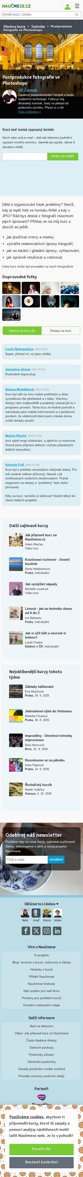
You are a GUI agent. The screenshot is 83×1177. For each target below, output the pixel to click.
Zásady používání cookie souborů (41, 1069)
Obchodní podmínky (41, 1062)
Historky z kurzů (41, 969)
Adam (57, 920)
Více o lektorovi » (29, 111)
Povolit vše (41, 1148)
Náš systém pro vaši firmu (41, 991)
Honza (47, 920)
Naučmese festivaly (41, 983)
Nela (25, 920)
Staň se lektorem (41, 1026)
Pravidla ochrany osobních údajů (41, 1076)
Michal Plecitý (15, 435)
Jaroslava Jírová (17, 369)
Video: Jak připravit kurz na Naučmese (42, 1033)
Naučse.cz (16, 6)
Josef (36, 920)
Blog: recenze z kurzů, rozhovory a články (41, 962)
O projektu (41, 955)
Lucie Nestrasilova (19, 349)
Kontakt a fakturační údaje (41, 1005)
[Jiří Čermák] (9, 96)
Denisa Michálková (19, 389)
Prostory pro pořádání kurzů (41, 998)
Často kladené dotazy (41, 1040)
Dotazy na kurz (60, 330)
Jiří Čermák (27, 90)
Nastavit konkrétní (41, 1162)
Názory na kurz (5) (22, 330)
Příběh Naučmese (41, 976)
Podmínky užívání (41, 1054)
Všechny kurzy (14, 26)
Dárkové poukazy (41, 1047)
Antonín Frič (14, 464)
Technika (38, 26)
